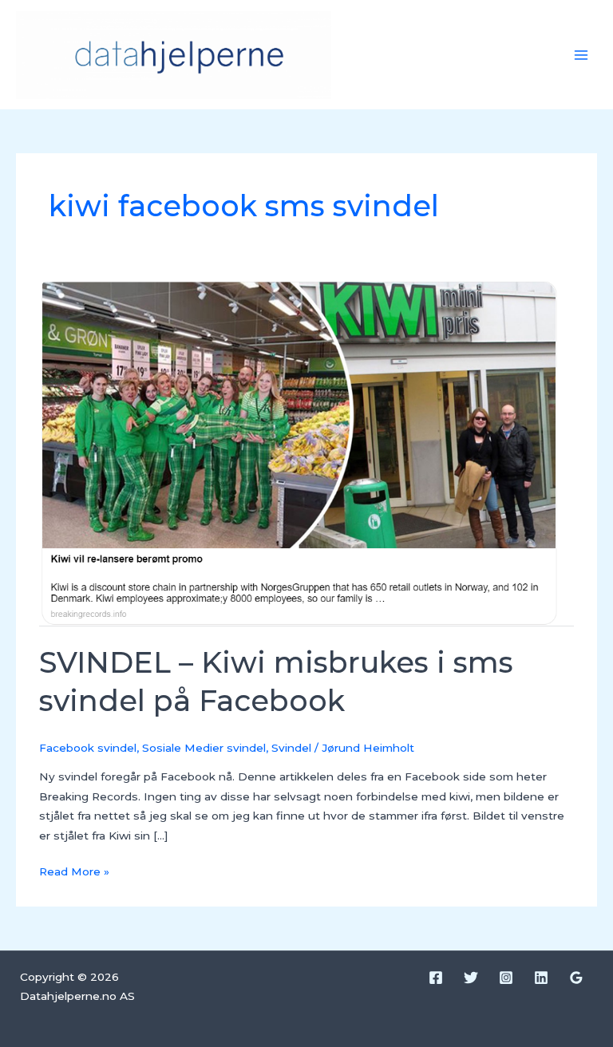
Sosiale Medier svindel (204, 747)
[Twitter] (471, 977)
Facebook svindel (87, 747)
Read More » (74, 870)
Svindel (291, 747)
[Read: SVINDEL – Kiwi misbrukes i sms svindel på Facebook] (306, 452)
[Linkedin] (541, 977)
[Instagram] (506, 977)
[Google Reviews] (576, 977)
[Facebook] (436, 977)
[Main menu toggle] (581, 54)
